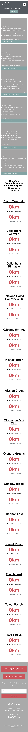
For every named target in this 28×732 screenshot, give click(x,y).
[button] (24, 4)
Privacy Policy (14, 727)
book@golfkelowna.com (14, 710)
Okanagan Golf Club (14, 422)
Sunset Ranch (14, 544)
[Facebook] (16, 8)
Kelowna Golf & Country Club (14, 297)
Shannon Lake (14, 514)
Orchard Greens (14, 453)
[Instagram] (19, 8)
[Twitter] (18, 704)
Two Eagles (14, 634)
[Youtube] (21, 8)
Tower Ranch (14, 604)
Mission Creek (14, 390)
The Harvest (14, 574)
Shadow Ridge (14, 484)
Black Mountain (14, 201)
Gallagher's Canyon (14, 232)
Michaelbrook (14, 359)
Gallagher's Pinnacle (14, 265)
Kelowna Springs (14, 329)
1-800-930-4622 (9, 8)
